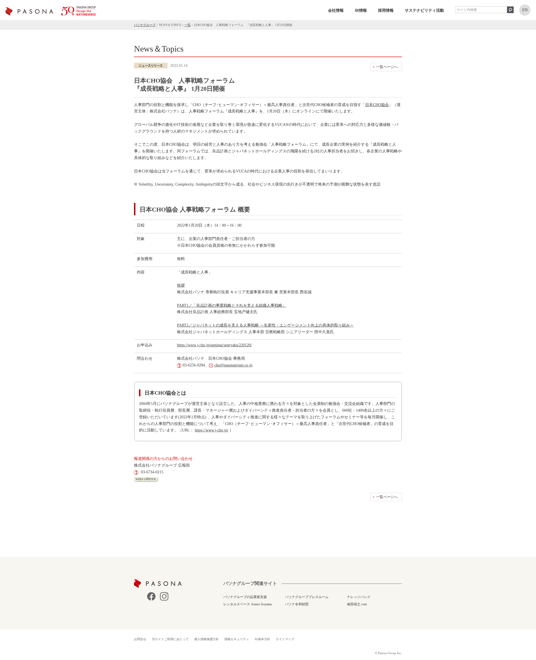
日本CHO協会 (377, 105)
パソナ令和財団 (296, 604)
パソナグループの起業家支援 (245, 597)
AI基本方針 (262, 639)
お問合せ (140, 639)
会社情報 (336, 10)
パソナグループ (144, 25)
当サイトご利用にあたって (170, 639)
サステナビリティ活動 (424, 10)
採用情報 (386, 10)
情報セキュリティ (236, 639)
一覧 (188, 25)
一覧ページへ (387, 67)
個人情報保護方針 (206, 639)
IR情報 (361, 10)
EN (525, 10)
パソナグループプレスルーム (307, 597)
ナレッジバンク (358, 597)
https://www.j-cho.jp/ (211, 430)
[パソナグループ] (51, 11)
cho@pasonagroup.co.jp (233, 365)
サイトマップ (285, 639)
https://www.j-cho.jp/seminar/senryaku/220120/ (214, 345)
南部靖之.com (357, 604)
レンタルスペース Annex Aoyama (247, 604)
